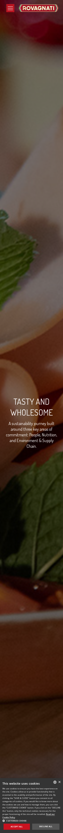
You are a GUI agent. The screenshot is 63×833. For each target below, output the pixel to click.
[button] (31, 820)
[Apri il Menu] (10, 8)
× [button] (59, 782)
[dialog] (31, 805)
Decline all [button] (45, 826)
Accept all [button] (17, 826)
